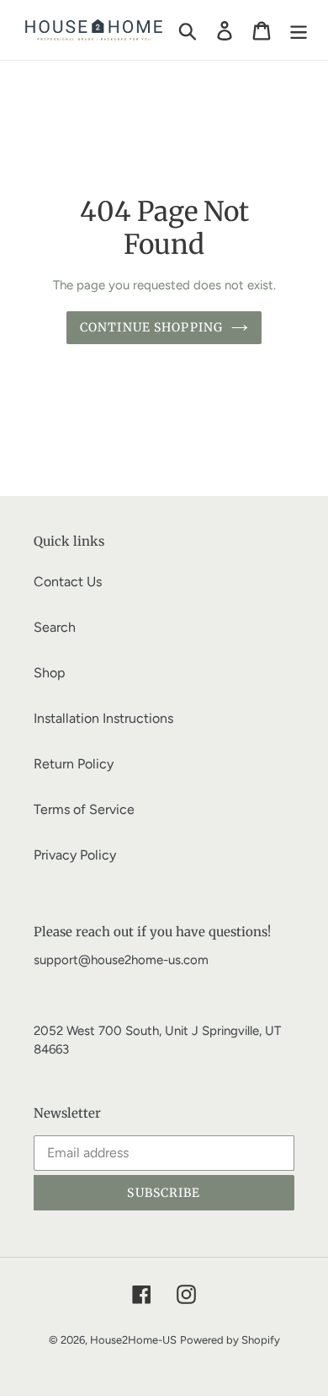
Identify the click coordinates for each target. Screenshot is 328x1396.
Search (55, 627)
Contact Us (68, 582)
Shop (49, 673)
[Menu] (298, 30)
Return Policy (74, 764)
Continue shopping (151, 327)
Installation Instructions (103, 718)
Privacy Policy (75, 855)
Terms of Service (84, 809)
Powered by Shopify (230, 1340)
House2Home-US (133, 1340)
